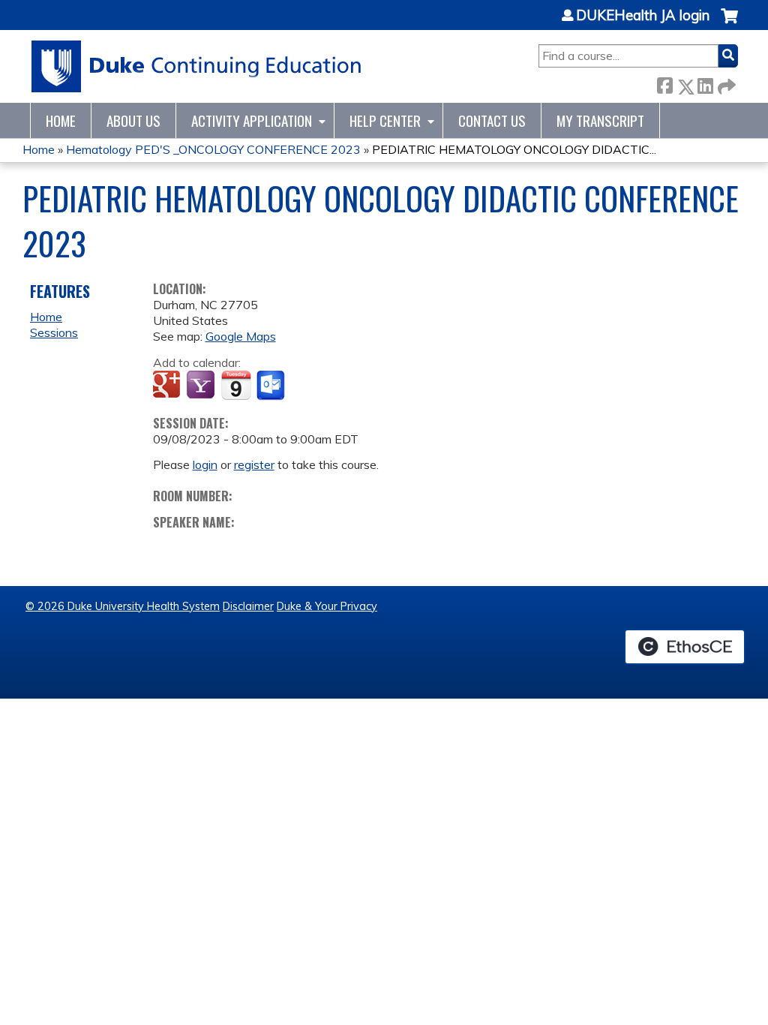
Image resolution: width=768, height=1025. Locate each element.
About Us (133, 120)
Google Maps (241, 336)
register (254, 464)
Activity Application (251, 120)
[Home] (197, 66)
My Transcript (600, 120)
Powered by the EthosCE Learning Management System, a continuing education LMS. (685, 647)
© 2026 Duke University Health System (123, 606)
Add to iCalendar (235, 385)
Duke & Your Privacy (327, 606)
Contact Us (492, 120)
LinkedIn (705, 83)
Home (61, 120)
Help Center (385, 120)
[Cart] (729, 23)
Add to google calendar (168, 386)
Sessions (54, 332)
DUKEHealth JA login (643, 16)
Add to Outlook (271, 386)
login (205, 464)
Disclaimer (248, 606)
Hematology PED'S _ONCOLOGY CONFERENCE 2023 (213, 149)
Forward (725, 83)
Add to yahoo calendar (202, 386)
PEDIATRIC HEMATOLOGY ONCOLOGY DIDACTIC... (514, 149)
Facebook (664, 83)
